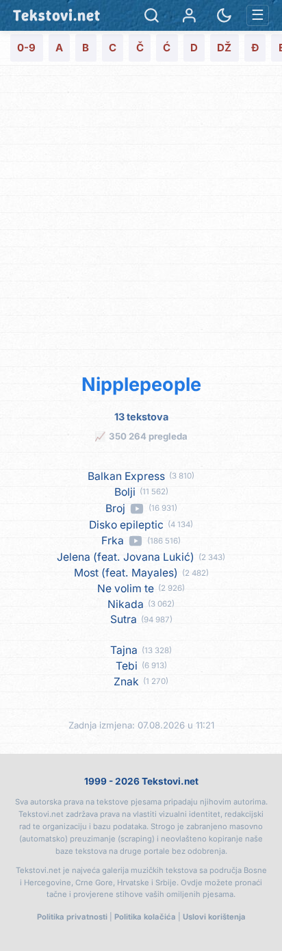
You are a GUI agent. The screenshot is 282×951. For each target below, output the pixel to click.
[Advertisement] (141, 217)
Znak (126, 682)
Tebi (127, 666)
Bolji (125, 492)
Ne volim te (125, 589)
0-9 (26, 47)
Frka (112, 541)
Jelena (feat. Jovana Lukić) (125, 557)
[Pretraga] (151, 15)
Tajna (124, 650)
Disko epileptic (126, 525)
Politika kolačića (145, 917)
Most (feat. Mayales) (126, 573)
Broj (115, 509)
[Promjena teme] (224, 15)
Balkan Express (126, 476)
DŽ (224, 47)
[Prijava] (189, 15)
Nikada (125, 604)
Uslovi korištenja (214, 917)
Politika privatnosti (72, 917)
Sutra (123, 619)
